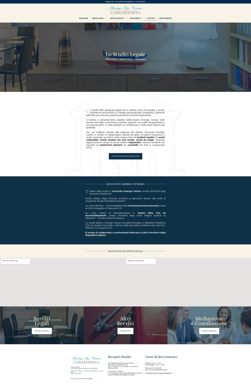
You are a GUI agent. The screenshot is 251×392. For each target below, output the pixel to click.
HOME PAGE (83, 18)
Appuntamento (165, 18)
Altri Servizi (135, 18)
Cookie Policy (83, 378)
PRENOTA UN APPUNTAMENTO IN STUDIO (125, 2)
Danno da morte (117, 18)
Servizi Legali (98, 18)
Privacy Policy (74, 378)
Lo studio (151, 18)
